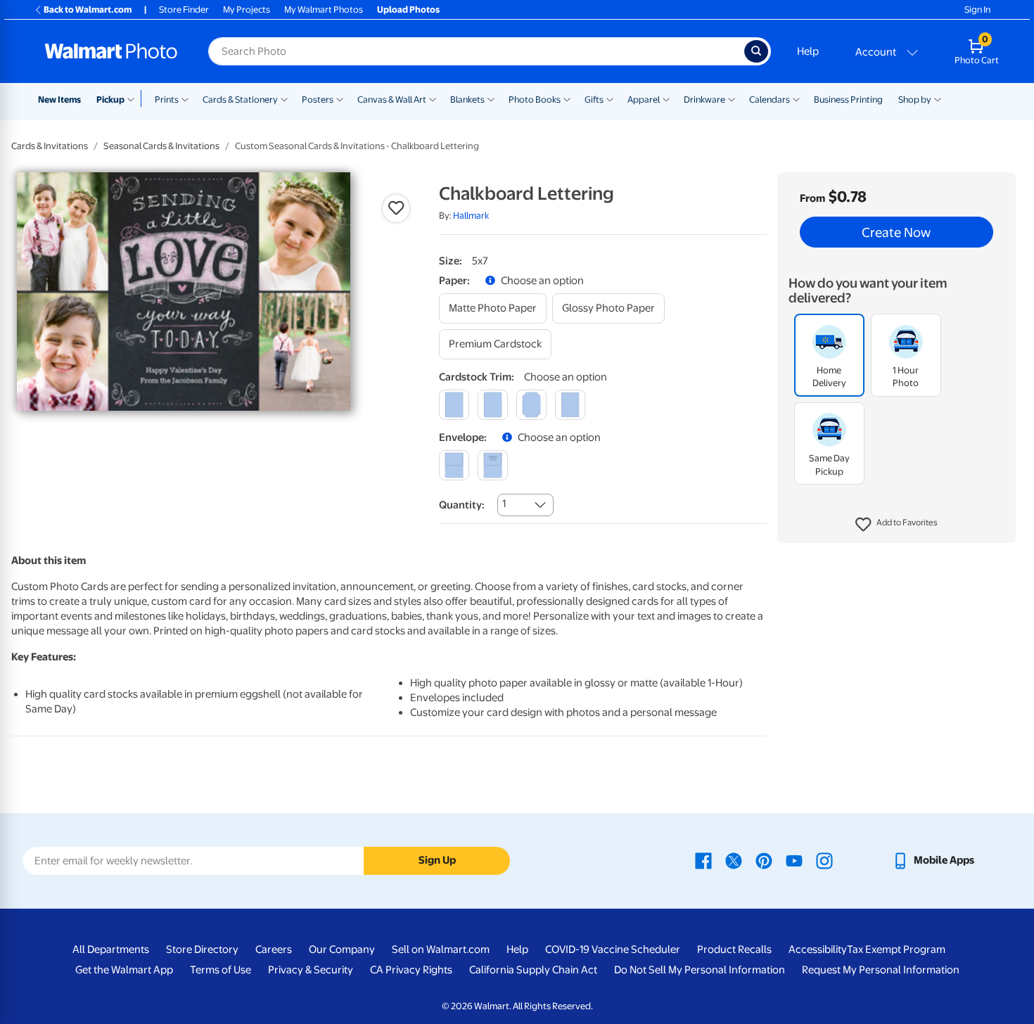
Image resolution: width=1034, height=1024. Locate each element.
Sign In (977, 9)
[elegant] (531, 405)
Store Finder (184, 9)
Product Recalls (734, 949)
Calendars (769, 99)
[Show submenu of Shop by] (937, 98)
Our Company (342, 949)
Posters (317, 99)
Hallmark (471, 215)
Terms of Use (220, 970)
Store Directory (202, 949)
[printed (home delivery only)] (493, 465)
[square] (454, 405)
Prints (167, 99)
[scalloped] (570, 405)
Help (808, 51)
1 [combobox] (504, 503)
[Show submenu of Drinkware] (731, 98)
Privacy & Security (310, 970)
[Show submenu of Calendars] (796, 98)
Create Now (896, 232)
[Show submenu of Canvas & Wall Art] (432, 98)
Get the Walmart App (124, 970)
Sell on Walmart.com (441, 949)
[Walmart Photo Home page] (111, 51)
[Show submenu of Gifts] (610, 98)
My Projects (246, 9)
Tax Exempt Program (896, 949)
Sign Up (437, 860)
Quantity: (462, 505)
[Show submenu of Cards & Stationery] (284, 98)
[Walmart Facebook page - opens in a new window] (703, 860)
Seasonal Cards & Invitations (161, 146)
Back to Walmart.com (88, 9)
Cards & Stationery (240, 99)
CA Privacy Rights (411, 970)
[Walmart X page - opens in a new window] (733, 860)
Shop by (914, 99)
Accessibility (818, 949)
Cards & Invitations (49, 146)
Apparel (643, 99)
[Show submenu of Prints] (185, 98)
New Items (59, 99)
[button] (896, 525)
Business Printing (848, 99)
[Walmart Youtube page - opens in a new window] (794, 860)
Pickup (110, 99)
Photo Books (535, 99)
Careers (273, 949)
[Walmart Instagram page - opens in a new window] (824, 860)
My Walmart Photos (323, 9)
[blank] (454, 465)
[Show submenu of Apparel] (666, 98)
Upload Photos (408, 9)
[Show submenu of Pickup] (134, 98)
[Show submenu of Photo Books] (567, 98)
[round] (493, 405)
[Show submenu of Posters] (340, 98)
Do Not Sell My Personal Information (699, 970)
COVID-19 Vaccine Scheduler (612, 949)
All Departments (110, 949)
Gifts (594, 99)
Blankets (467, 99)
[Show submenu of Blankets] (491, 98)
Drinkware (704, 99)
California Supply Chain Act (533, 970)
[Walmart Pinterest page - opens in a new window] (763, 860)
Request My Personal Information (880, 970)
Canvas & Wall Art (391, 99)
